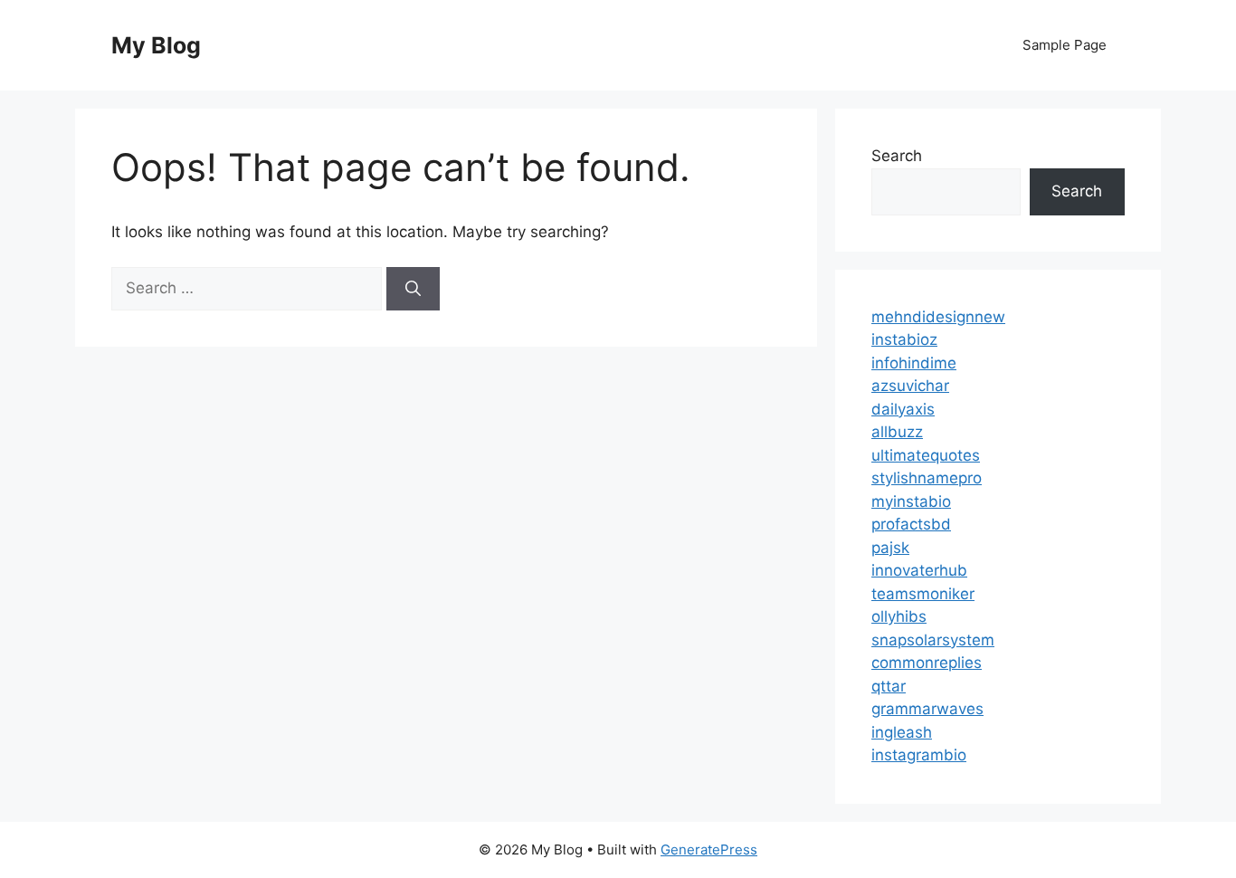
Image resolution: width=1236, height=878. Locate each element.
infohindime (913, 363)
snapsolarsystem (932, 640)
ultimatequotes (925, 455)
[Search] (413, 288)
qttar (888, 686)
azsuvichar (910, 386)
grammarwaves (927, 709)
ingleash (901, 732)
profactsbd (911, 524)
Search (896, 156)
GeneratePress (709, 849)
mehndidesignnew (938, 317)
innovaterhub (919, 570)
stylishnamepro (926, 478)
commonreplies (926, 663)
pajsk (890, 548)
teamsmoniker (923, 594)
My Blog (156, 45)
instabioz (904, 339)
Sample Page (1064, 44)
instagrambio (918, 755)
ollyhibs (899, 616)
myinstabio (911, 501)
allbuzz (897, 432)
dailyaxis (903, 409)
